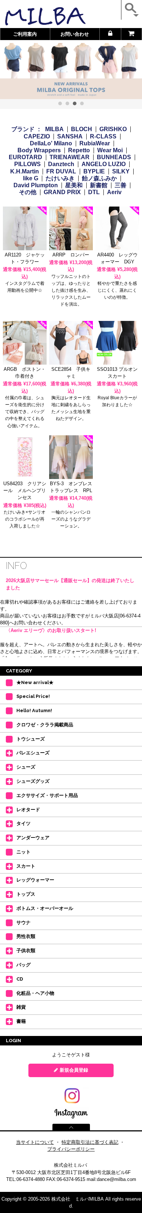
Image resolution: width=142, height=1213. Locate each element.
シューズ (25, 767)
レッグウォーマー (35, 880)
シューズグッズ (33, 781)
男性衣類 (25, 936)
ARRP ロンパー (70, 255)
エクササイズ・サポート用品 (47, 795)
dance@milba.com (116, 1179)
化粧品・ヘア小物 (35, 993)
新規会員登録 (74, 1070)
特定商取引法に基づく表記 (90, 1142)
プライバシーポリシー (71, 1149)
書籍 (21, 1021)
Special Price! (33, 696)
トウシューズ (30, 739)
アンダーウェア (33, 837)
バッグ (23, 964)
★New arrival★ (35, 682)
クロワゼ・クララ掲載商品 (44, 724)
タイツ (23, 823)
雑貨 (21, 1007)
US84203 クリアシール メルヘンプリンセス (24, 490)
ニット (23, 852)
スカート (25, 866)
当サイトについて (35, 1142)
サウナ (23, 922)
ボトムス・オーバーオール (44, 908)
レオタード (28, 809)
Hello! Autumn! (34, 710)
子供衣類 (25, 950)
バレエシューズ (33, 752)
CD (19, 979)
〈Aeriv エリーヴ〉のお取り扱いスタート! (51, 630)
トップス (25, 894)
